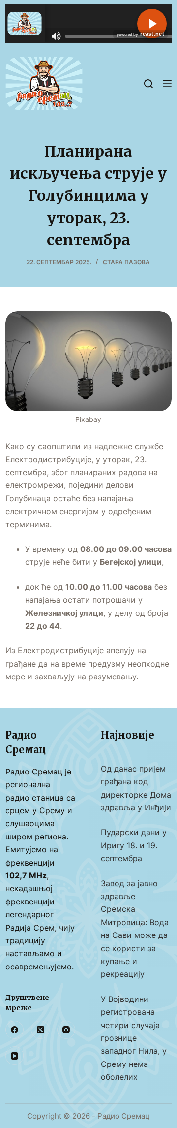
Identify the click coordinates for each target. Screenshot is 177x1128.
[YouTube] (14, 1055)
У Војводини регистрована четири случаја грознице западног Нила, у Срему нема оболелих (134, 1038)
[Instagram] (66, 1030)
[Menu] (167, 83)
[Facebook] (14, 1030)
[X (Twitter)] (40, 1030)
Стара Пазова (126, 262)
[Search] (148, 83)
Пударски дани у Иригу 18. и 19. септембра (134, 845)
